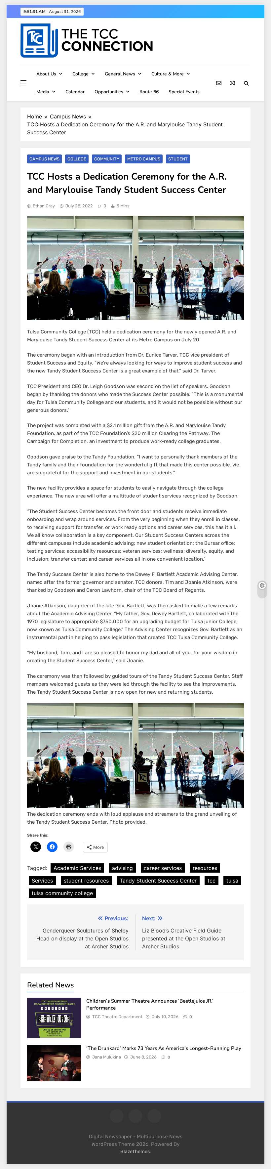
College (80, 74)
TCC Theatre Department (117, 1016)
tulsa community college (62, 893)
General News (120, 74)
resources (205, 868)
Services (42, 880)
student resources (86, 880)
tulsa (232, 880)
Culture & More (167, 74)
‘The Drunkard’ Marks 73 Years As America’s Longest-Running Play (164, 1048)
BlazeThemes (135, 1151)
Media (42, 92)
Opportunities (109, 92)
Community (106, 158)
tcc (211, 880)
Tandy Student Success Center (158, 880)
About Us (46, 74)
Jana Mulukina (106, 1057)
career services (163, 868)
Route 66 (149, 92)
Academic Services (77, 868)
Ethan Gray (44, 205)
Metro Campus (143, 158)
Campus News (44, 158)
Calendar (75, 92)
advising (122, 868)
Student (178, 158)
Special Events (184, 92)
